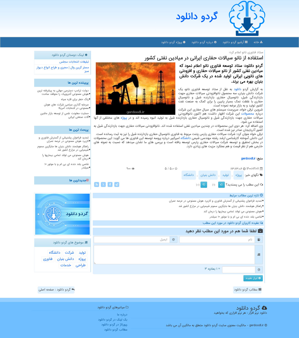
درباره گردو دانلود (202, 42)
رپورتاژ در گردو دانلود (114, 324)
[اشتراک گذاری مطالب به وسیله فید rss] (96, 184)
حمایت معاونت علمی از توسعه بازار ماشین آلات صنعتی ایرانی (64, 115)
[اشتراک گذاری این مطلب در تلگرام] (117, 184)
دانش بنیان (208, 175)
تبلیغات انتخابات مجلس (74, 62)
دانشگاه (186, 138)
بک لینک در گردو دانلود (112, 319)
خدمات (65, 265)
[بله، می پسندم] (221, 185)
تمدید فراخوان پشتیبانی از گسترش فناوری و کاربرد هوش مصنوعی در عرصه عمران (215, 201)
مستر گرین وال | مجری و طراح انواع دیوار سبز (63, 69)
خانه (257, 42)
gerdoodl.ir (248, 158)
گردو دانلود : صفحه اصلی (55, 289)
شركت (69, 252)
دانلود (237, 89)
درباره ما (122, 314)
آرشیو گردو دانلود (234, 42)
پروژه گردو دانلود (172, 42)
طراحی (81, 265)
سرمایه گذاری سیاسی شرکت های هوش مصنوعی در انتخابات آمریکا (66, 106)
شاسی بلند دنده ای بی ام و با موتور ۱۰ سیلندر (236, 217)
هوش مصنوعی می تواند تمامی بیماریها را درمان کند (233, 211)
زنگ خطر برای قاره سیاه (75, 99)
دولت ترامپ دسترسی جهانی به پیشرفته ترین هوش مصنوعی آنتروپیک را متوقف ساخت (63, 92)
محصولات (247, 113)
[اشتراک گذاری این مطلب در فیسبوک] (110, 184)
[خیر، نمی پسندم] (204, 185)
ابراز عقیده (252, 278)
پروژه (124, 117)
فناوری (47, 259)
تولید (225, 175)
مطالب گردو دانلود (246, 289)
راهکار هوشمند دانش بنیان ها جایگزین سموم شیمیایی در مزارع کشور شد (220, 206)
